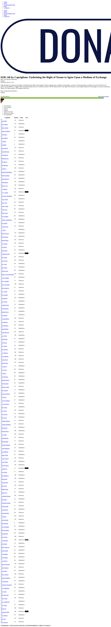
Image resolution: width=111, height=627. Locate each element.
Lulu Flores (4, 247)
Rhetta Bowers (5, 158)
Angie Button (4, 182)
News (5, 3)
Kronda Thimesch (5, 578)
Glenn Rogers (4, 510)
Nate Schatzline (5, 527)
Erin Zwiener (4, 622)
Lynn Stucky (4, 561)
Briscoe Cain (4, 186)
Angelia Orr (4, 469)
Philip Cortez (4, 213)
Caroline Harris (5, 305)
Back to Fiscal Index (103, 96)
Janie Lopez (4, 407)
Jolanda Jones (4, 363)
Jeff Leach (3, 397)
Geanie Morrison (5, 448)
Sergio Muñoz (4, 452)
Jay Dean (3, 230)
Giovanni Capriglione (6, 196)
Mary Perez (4, 486)
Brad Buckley (4, 165)
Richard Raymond (5, 503)
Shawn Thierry (5, 574)
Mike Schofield (5, 530)
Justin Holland (4, 329)
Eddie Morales (4, 441)
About (5, 2)
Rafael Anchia (4, 128)
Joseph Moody (4, 438)
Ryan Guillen (4, 295)
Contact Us (7, 8)
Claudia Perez (4, 482)
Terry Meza (4, 435)
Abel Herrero (4, 322)
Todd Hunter (4, 339)
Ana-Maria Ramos (5, 496)
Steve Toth (3, 591)
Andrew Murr (4, 455)
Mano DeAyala (5, 233)
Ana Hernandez (5, 319)
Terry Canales (4, 192)
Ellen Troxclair (5, 595)
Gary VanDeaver (5, 602)
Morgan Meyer (5, 431)
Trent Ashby (4, 134)
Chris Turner (4, 598)
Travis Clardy (4, 199)
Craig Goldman (5, 278)
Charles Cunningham (6, 220)
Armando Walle (5, 612)
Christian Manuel (5, 421)
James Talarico (4, 568)
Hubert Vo (3, 608)
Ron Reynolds (4, 506)
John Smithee (4, 554)
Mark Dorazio (4, 237)
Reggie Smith (4, 550)
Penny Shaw (4, 537)
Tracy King (4, 370)
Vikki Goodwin (5, 288)
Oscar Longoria (5, 404)
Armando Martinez (6, 424)
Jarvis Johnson (4, 356)
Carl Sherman (4, 540)
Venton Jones (4, 359)
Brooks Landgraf (5, 394)
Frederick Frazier (5, 254)
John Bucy (3, 168)
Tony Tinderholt (5, 588)
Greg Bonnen (4, 155)
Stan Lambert (4, 390)
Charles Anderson (5, 131)
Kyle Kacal (4, 366)
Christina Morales (5, 445)
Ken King (3, 373)
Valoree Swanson (5, 564)
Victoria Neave (5, 458)
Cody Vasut (4, 605)
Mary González (5, 281)
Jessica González (5, 284)
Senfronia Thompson (6, 585)
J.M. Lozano (4, 414)
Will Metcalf (4, 428)
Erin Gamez (4, 257)
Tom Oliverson (5, 465)
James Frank (4, 250)
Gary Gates (4, 264)
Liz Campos (4, 189)
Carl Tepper (4, 571)
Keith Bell (3, 145)
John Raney (4, 499)
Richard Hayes (5, 312)
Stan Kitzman (4, 377)
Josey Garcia (4, 261)
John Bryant (4, 162)
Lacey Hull (4, 336)
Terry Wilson (4, 615)
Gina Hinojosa (4, 325)
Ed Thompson (4, 581)
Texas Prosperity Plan (9, 5)
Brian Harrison (5, 308)
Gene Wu (3, 619)
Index (5, 6)
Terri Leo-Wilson (5, 400)
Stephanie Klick (5, 380)
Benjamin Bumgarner (6, 172)
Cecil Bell (3, 141)
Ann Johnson (4, 353)
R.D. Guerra (4, 291)
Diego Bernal (4, 148)
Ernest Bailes (4, 138)
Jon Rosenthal (4, 520)
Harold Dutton (4, 240)
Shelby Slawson (5, 547)
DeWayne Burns (5, 175)
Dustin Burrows (5, 179)
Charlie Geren (4, 271)
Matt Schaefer (4, 523)
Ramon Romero (5, 513)
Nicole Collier (4, 206)
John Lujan (4, 417)
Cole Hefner (4, 315)
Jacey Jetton (4, 346)
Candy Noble (4, 462)
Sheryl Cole (4, 203)
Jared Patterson (5, 475)
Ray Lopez (4, 411)
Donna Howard (5, 332)
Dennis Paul (4, 479)
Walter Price (4, 492)
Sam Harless (4, 298)
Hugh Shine (4, 544)
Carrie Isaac (4, 342)
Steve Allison (4, 124)
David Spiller (4, 557)
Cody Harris (4, 301)
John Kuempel (4, 383)
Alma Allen (4, 121)
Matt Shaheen (4, 533)
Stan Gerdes (4, 267)
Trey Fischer (4, 244)
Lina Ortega (4, 472)
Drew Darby (4, 223)
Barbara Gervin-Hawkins (7, 274)
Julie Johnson (4, 349)
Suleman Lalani (5, 387)
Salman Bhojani (5, 151)
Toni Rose (3, 516)
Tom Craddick (4, 216)
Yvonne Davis (4, 226)
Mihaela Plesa (4, 489)
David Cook (4, 209)
